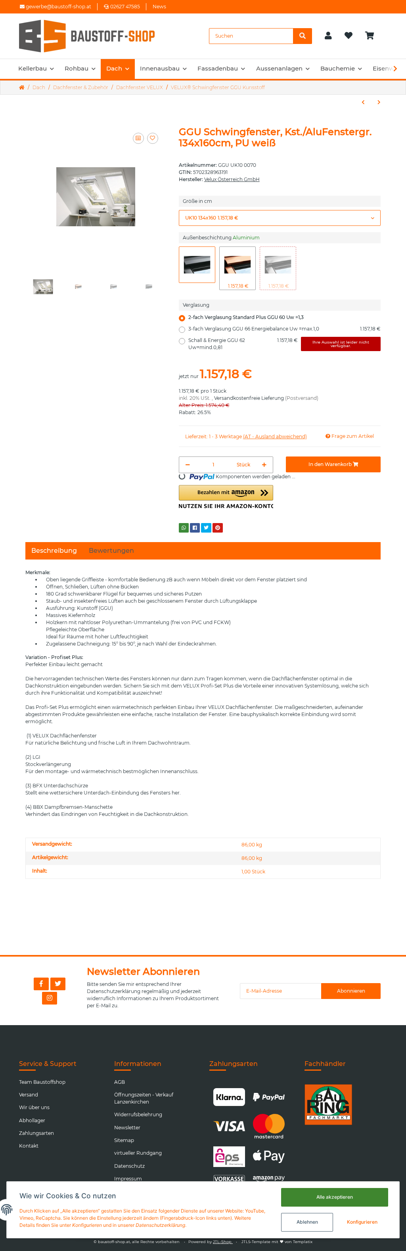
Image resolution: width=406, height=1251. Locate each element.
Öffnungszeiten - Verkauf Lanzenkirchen (143, 1098)
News (159, 7)
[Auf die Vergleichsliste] (138, 138)
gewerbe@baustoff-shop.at (58, 7)
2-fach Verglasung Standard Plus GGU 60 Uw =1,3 (246, 317)
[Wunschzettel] (348, 36)
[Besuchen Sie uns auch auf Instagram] (49, 998)
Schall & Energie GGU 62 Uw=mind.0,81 (279, 343)
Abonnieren (351, 991)
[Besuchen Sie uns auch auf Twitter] (57, 984)
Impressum (128, 1179)
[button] (328, 36)
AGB (119, 1082)
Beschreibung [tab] (54, 550)
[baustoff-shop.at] (94, 36)
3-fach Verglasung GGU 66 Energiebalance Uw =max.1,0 (284, 329)
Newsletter (127, 1128)
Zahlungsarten (36, 1133)
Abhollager (32, 1120)
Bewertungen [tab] (111, 550)
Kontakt (28, 1146)
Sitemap (124, 1140)
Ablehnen (307, 1222)
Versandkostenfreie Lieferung (249, 398)
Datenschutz (129, 1166)
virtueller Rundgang (138, 1153)
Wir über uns (34, 1107)
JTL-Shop (223, 1242)
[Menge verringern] (187, 465)
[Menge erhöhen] (264, 465)
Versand (28, 1095)
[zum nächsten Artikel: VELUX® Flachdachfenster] (379, 102)
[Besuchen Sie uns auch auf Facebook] (41, 984)
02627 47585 (125, 7)
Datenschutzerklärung (113, 991)
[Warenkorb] (373, 36)
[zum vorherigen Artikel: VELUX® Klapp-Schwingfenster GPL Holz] (363, 102)
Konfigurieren (362, 1222)
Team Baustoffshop (42, 1082)
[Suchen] (302, 36)
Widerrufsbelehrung (138, 1114)
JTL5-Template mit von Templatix (276, 1242)
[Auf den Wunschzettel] (152, 138)
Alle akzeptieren (334, 1197)
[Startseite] (22, 87)
